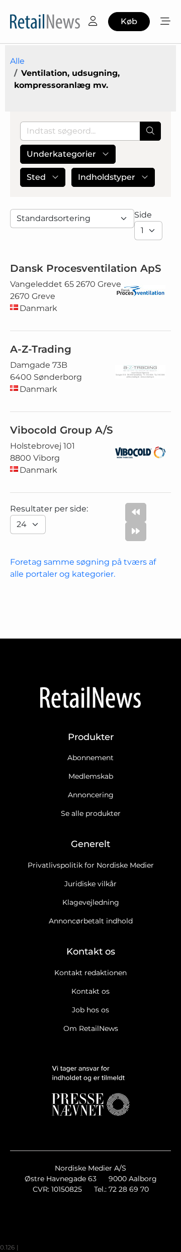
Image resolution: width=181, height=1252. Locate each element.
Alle (17, 61)
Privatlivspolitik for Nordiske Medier (91, 865)
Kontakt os (90, 991)
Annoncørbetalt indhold (91, 920)
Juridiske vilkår (90, 883)
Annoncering (91, 794)
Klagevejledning (90, 902)
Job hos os (90, 1009)
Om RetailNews (90, 1028)
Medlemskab (90, 776)
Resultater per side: (50, 508)
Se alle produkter (91, 813)
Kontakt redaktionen (90, 972)
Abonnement (90, 757)
